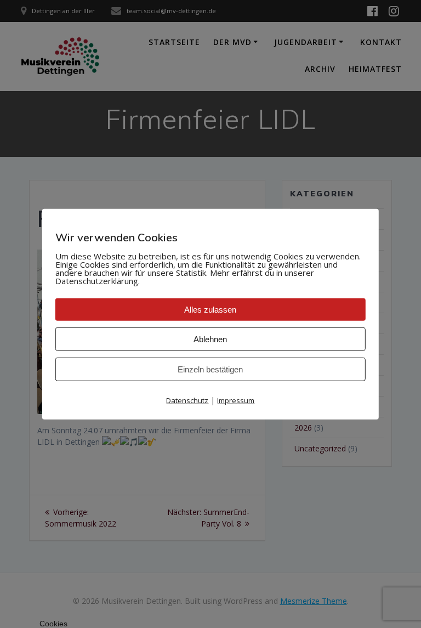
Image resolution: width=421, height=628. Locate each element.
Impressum (235, 400)
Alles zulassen (210, 309)
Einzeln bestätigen (210, 369)
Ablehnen (210, 339)
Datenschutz (187, 400)
